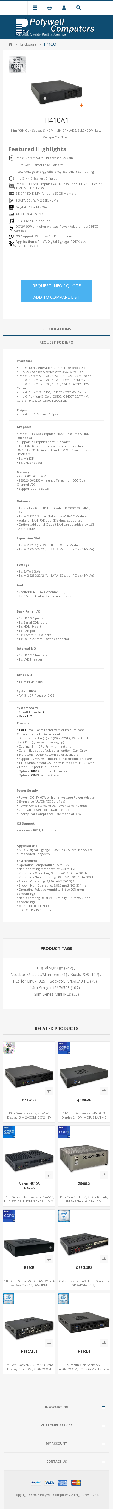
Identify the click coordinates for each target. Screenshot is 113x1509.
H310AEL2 (29, 1352)
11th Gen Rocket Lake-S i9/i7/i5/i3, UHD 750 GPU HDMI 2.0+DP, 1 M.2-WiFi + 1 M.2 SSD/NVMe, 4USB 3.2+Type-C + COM (29, 1203)
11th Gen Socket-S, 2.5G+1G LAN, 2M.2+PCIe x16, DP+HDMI (84, 1199)
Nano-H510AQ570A (29, 1186)
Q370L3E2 (84, 1268)
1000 (33, 771)
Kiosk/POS (79, 974)
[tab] (56, 329)
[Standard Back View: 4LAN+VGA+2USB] (84, 1319)
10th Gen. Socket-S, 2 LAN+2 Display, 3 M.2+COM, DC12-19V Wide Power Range (29, 1117)
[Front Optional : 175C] (29, 1236)
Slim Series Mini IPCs (52, 994)
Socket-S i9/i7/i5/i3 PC (69, 981)
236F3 (34, 775)
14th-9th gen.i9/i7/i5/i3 (50, 987)
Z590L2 (84, 1184)
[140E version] (84, 1068)
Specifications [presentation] (56, 328)
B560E (29, 1268)
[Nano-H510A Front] (29, 1152)
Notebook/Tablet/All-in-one (34, 974)
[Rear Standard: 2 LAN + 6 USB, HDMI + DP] (29, 1319)
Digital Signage (50, 967)
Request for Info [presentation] (56, 342)
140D (22, 730)
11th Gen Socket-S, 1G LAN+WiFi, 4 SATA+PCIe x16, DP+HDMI (29, 1283)
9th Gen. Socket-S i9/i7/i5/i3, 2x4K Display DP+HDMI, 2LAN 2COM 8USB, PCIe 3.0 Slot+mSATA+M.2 (29, 1369)
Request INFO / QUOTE (56, 285)
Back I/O (25, 716)
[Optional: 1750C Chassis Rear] (84, 1236)
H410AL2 (29, 1100)
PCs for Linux (24, 981)
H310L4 (84, 1352)
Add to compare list (56, 297)
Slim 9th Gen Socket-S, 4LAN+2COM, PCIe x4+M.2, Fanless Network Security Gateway (84, 1369)
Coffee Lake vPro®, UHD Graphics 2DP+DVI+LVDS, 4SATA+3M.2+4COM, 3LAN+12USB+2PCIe (84, 1287)
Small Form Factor (33, 712)
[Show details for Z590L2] (84, 1152)
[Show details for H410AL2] (29, 1068)
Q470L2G (84, 1100)
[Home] (10, 44)
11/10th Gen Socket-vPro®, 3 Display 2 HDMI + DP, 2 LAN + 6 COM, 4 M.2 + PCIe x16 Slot (84, 1117)
